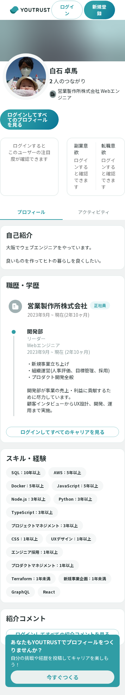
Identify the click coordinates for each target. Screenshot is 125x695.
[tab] (31, 212)
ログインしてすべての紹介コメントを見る (62, 634)
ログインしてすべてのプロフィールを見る (27, 119)
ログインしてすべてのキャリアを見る (62, 431)
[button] (62, 40)
